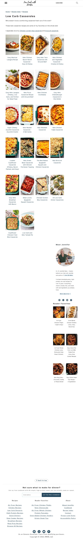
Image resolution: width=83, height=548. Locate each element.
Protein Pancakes (41, 513)
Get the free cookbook (51, 495)
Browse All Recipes (15, 526)
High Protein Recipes (15, 513)
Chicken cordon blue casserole (31, 31)
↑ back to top (41, 480)
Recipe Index (16, 12)
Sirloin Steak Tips (41, 518)
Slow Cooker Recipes (15, 518)
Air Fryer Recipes (15, 505)
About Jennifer (68, 505)
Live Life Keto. (68, 275)
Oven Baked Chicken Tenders (41, 515)
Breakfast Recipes (15, 521)
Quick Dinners (15, 515)
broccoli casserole (51, 31)
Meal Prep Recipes (15, 523)
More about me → (65, 294)
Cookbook (68, 508)
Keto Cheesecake (41, 508)
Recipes (25, 12)
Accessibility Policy (68, 518)
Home (8, 12)
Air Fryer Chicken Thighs (41, 505)
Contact (68, 513)
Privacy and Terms (68, 515)
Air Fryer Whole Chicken (41, 510)
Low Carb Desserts (14, 510)
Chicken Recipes (15, 508)
